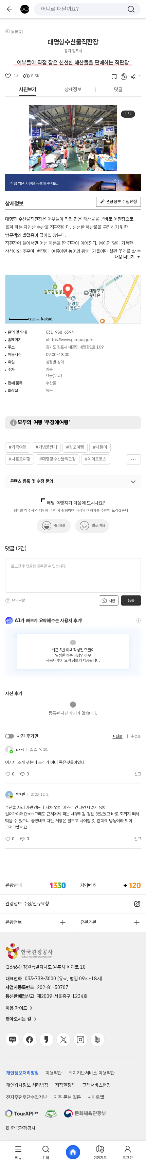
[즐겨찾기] (111, 76)
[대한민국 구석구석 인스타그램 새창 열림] (80, 1039)
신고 (137, 774)
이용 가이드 (16, 1008)
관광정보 (13, 922)
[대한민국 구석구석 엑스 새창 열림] (63, 1039)
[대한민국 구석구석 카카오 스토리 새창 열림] (46, 1039)
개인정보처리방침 (22, 1073)
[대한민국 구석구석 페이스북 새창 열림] (29, 1039)
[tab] (18, 1152)
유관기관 (88, 922)
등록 (131, 600)
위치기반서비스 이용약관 (92, 1073)
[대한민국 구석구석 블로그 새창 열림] (12, 1039)
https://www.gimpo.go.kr (71, 339)
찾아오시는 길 (18, 1019)
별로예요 (98, 525)
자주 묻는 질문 (67, 1097)
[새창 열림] (21, 1113)
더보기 (133, 459)
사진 (111, 600)
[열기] (133, 482)
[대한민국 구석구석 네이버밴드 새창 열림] (97, 1039)
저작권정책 (65, 1085)
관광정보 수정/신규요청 (27, 903)
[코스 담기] (121, 76)
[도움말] (8, 600)
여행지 (17, 32)
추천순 (136, 736)
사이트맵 (96, 1097)
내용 (124, 256)
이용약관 (53, 1073)
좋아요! (59, 525)
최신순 (117, 736)
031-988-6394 (60, 332)
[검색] (131, 9)
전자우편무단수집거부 (26, 1097)
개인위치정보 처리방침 (27, 1085)
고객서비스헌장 (96, 1085)
